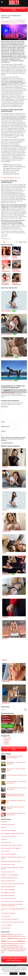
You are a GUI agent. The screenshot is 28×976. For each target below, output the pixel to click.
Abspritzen (4, 934)
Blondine (20, 934)
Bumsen (8, 936)
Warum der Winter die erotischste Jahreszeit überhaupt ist (14, 756)
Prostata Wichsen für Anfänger (8, 830)
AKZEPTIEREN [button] (14, 973)
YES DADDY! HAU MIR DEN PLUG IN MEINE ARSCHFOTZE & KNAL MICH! (11, 905)
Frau (3, 941)
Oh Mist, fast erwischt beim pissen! (9, 919)
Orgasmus (4, 947)
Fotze (24, 938)
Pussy (21, 947)
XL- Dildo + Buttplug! (6, 925)
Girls (7, 941)
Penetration (11, 947)
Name (3, 421)
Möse (15, 945)
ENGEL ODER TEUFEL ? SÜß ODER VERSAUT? (12, 901)
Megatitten (3, 945)
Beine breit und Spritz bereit (7, 824)
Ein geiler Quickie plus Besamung (9, 877)
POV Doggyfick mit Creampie (8, 892)
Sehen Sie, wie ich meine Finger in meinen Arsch (12, 922)
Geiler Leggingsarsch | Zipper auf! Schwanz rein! (12, 833)
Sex (25, 949)
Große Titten (13, 941)
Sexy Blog (6, 741)
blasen (10, 934)
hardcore (21, 941)
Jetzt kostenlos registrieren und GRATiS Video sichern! (14, 9)
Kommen (3, 943)
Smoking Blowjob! (5, 928)
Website (3, 431)
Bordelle (11, 21)
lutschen (9, 943)
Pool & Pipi (3, 839)
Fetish (16, 938)
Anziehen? (3, 827)
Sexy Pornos (7, 739)
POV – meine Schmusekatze (8, 889)
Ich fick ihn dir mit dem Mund (8, 913)
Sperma (6, 950)
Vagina (10, 950)
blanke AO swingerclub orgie (8, 886)
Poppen (17, 947)
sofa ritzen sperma (5, 916)
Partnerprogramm (21, 965)
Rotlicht (8, 23)
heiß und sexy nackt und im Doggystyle (10, 848)
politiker (23, 21)
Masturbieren (22, 943)
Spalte (3, 950)
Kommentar (4, 406)
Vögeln (18, 950)
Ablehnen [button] (22, 973)
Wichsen (22, 950)
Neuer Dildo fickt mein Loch (8, 872)
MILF (8, 945)
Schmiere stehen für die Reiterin (9, 836)
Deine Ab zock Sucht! (6, 842)
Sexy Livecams (7, 738)
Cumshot (14, 936)
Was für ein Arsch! (5, 851)
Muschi (11, 945)
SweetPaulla (4, 821)
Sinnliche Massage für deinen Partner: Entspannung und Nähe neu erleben (15, 794)
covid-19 (19, 21)
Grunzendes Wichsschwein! (7, 895)
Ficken (20, 938)
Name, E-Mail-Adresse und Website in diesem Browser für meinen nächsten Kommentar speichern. (13, 439)
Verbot (18, 23)
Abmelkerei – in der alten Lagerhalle (9, 874)
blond (13, 934)
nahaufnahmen (20, 945)
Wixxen (2, 952)
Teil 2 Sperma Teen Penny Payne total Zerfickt (12, 883)
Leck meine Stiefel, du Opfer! (8, 864)
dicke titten (20, 936)
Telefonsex (6, 744)
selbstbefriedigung (19, 949)
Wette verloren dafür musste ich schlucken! (11, 845)
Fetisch (11, 938)
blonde (16, 934)
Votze (14, 950)
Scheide (12, 949)
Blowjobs (6, 742)
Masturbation (15, 943)
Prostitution (3, 23)
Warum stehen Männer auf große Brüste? (16, 775)
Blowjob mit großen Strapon (8, 880)
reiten (5, 949)
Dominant (6, 938)
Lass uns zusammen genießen (8, 854)
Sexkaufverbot (13, 23)
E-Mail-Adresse (5, 426)
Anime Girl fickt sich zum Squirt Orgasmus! (11, 861)
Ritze (8, 949)
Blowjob (3, 936)
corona (15, 21)
